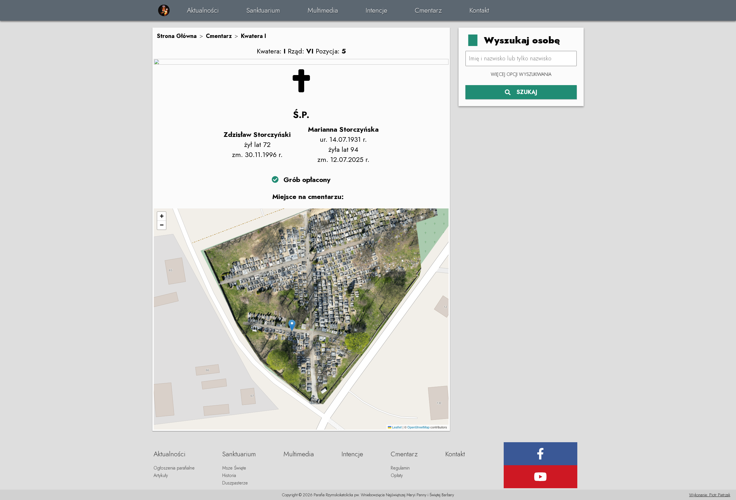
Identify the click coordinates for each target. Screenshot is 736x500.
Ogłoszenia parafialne (174, 468)
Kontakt (479, 10)
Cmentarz (428, 10)
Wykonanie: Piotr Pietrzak (709, 495)
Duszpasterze (235, 483)
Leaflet (396, 427)
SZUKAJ (526, 92)
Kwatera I (253, 36)
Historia (229, 475)
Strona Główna (177, 36)
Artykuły (161, 475)
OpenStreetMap (418, 427)
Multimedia (323, 10)
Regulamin (400, 468)
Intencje (376, 10)
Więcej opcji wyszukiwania (521, 74)
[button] (292, 325)
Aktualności (203, 10)
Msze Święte (234, 468)
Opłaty (397, 475)
